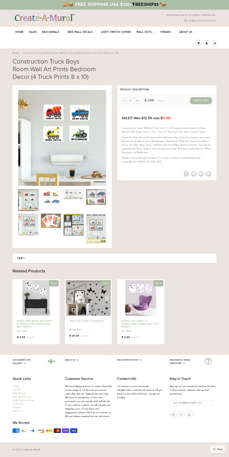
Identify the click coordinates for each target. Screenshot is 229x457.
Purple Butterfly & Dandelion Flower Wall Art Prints (140, 324)
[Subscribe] (212, 403)
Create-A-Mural (31, 449)
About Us (185, 32)
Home (19, 32)
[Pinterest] (173, 414)
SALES (33, 32)
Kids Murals (50, 32)
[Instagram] (181, 414)
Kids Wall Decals (80, 32)
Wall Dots (144, 32)
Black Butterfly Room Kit (86, 321)
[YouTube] (189, 414)
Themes (165, 32)
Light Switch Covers (116, 32)
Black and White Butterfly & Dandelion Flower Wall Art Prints (35, 324)
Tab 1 (21, 258)
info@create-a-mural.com (202, 20)
